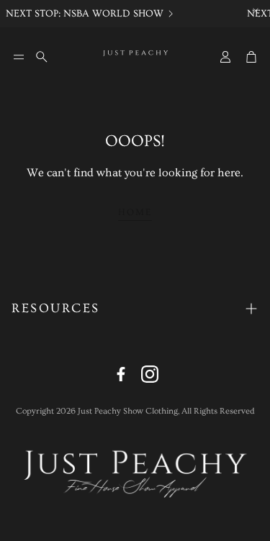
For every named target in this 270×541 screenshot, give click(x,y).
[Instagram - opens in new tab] (149, 374)
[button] (19, 57)
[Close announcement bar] (255, 11)
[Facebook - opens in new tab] (121, 374)
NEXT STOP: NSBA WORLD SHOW (84, 14)
